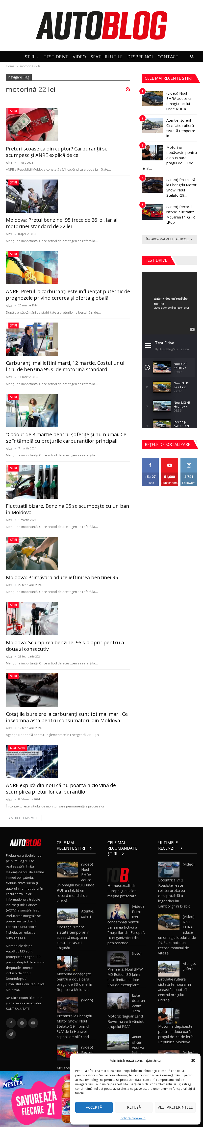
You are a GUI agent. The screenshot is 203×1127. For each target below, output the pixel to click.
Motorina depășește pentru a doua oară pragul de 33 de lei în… (169, 158)
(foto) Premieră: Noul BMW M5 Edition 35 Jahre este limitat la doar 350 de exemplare (125, 969)
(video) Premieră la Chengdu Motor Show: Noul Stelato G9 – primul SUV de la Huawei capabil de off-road (75, 1018)
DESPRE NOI (140, 57)
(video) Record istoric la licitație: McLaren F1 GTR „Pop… (180, 214)
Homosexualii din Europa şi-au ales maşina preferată (121, 890)
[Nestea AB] (44, 1098)
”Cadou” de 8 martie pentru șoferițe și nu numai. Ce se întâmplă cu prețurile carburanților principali (66, 437)
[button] (193, 1060)
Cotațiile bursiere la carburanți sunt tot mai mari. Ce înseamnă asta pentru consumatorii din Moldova (67, 717)
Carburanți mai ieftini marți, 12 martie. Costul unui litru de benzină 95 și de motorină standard (65, 366)
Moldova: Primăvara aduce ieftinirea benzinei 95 (62, 577)
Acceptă (94, 1107)
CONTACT (167, 57)
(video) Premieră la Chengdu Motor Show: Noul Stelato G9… (181, 187)
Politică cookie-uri (133, 1118)
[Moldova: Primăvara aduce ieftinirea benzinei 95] (32, 553)
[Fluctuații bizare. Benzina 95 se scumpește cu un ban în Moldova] (32, 482)
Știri (13, 111)
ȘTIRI (30, 57)
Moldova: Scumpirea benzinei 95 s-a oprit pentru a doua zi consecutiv (65, 645)
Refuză (134, 1107)
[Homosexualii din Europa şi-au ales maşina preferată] (118, 875)
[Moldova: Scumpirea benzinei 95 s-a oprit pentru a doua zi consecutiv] (32, 618)
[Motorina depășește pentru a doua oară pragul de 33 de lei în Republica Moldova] (152, 153)
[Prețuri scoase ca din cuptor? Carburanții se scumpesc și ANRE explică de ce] (32, 124)
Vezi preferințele (175, 1107)
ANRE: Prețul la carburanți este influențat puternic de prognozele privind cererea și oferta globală (68, 294)
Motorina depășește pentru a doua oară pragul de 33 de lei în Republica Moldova (74, 981)
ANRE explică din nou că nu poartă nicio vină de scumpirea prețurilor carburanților (61, 788)
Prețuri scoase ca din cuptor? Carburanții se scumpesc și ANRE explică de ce (56, 151)
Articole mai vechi (24, 818)
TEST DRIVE (56, 57)
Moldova (17, 748)
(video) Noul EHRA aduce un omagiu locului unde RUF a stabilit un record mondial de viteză (76, 882)
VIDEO (79, 57)
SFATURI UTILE (107, 57)
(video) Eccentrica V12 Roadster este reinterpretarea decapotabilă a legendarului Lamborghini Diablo (176, 885)
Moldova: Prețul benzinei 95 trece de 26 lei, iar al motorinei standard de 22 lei (61, 223)
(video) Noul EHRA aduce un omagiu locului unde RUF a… (179, 101)
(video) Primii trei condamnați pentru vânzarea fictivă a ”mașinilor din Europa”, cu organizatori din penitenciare (126, 924)
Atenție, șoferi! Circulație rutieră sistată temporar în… (180, 128)
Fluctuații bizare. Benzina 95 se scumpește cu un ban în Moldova (67, 509)
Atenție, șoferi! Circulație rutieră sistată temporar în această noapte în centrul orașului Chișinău (75, 929)
